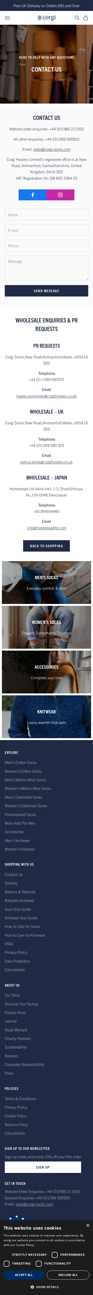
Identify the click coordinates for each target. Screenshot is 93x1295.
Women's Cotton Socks (23, 771)
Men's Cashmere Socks (23, 797)
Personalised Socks (20, 814)
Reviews (11, 1055)
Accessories (14, 831)
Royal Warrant (16, 1029)
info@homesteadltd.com (46, 527)
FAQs (9, 943)
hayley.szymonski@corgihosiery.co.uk (46, 395)
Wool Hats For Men (20, 822)
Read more (43, 1245)
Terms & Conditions (20, 1098)
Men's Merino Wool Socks (25, 779)
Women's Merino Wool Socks (28, 788)
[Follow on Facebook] (32, 195)
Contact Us (14, 874)
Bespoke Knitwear (19, 900)
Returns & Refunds (20, 891)
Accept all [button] (24, 1275)
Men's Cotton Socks (21, 762)
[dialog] (46, 1258)
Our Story (12, 995)
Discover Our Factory (21, 1003)
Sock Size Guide (18, 909)
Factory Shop (15, 1012)
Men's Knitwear (17, 840)
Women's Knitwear (20, 848)
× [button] (87, 1225)
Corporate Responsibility (24, 1064)
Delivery (11, 882)
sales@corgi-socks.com (52, 149)
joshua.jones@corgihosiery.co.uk (46, 461)
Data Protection (17, 961)
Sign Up (43, 1167)
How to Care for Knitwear (25, 935)
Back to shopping (46, 546)
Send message (46, 290)
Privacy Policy (16, 952)
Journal (11, 1020)
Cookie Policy (15, 1115)
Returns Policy (16, 1124)
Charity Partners (18, 1038)
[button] (46, 1287)
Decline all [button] (68, 1275)
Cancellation (15, 969)
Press (9, 1073)
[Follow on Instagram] (60, 195)
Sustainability (16, 1046)
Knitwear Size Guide (21, 917)
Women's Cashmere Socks (26, 805)
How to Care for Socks (22, 926)
